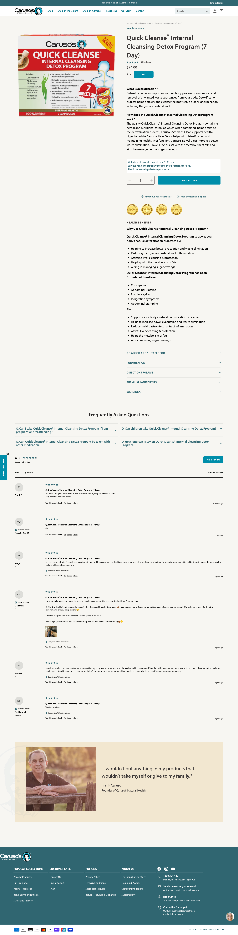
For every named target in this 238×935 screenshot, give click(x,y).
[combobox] (191, 11)
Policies (91, 869)
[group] (29, 457)
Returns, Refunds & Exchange (100, 894)
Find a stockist (216, 3)
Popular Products (22, 877)
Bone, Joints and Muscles (26, 894)
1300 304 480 (170, 875)
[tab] (215, 473)
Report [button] (69, 503)
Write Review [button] (213, 459)
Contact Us (55, 877)
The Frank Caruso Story (133, 877)
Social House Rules (95, 888)
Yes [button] (65, 503)
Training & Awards (130, 882)
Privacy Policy (92, 877)
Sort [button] (17, 472)
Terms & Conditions (95, 882)
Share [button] (75, 503)
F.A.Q (52, 888)
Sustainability (128, 894)
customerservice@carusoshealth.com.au (181, 890)
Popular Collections (28, 869)
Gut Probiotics (20, 882)
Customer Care (60, 869)
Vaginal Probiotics (22, 888)
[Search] (207, 11)
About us (127, 869)
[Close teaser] (7, 454)
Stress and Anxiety (23, 900)
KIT (143, 74)
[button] (221, 11)
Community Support (132, 888)
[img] (173, 63)
